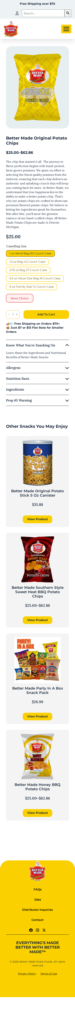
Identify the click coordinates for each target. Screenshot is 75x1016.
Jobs (37, 899)
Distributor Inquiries (37, 909)
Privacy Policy (27, 973)
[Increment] (17, 314)
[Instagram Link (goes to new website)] (37, 930)
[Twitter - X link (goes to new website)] (44, 930)
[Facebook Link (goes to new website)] (31, 930)
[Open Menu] (66, 29)
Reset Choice (20, 298)
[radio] (30, 253)
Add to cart (46, 314)
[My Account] (17, 13)
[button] (67, 13)
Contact (37, 920)
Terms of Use (48, 973)
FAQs (38, 889)
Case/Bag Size (16, 246)
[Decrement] (9, 314)
